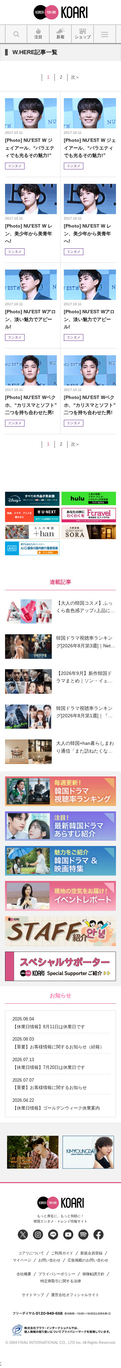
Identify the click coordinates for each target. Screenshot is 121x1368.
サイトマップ (33, 1295)
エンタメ (15, 166)
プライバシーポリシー (56, 1274)
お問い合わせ (49, 1260)
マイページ (22, 1260)
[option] (33, 1152)
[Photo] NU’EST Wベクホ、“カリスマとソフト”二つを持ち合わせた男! (31, 405)
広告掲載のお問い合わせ (88, 1260)
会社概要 (23, 1274)
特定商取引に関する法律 (60, 1281)
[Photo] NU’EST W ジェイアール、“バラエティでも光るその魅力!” (29, 147)
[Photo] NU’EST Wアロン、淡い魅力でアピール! (30, 319)
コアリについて (31, 1253)
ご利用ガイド (62, 1253)
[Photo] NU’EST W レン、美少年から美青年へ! (28, 233)
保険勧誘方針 (93, 1274)
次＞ (75, 77)
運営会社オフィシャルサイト (75, 1295)
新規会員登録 (91, 1253)
